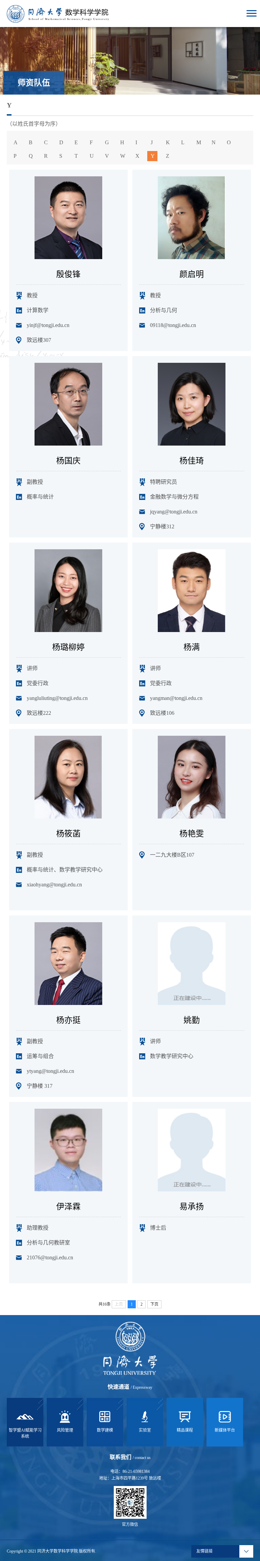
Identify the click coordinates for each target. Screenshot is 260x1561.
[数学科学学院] (58, 13)
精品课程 (185, 1430)
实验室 (145, 1430)
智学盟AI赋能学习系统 (25, 1433)
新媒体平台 (225, 1430)
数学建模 (105, 1430)
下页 (154, 1304)
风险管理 (65, 1430)
